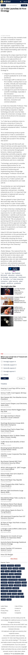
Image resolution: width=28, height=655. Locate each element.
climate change (5, 596)
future (9, 593)
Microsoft (4, 275)
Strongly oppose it (9, 371)
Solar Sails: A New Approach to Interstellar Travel (20, 319)
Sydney (14, 593)
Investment (22, 277)
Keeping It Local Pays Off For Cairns (13, 388)
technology (4, 277)
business (4, 577)
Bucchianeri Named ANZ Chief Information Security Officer (11, 462)
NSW (3, 571)
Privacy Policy (4, 610)
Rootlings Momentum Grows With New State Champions (12, 424)
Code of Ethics (19, 606)
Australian (15, 568)
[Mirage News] (5, 1)
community (4, 568)
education (11, 275)
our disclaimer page (18, 653)
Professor (13, 571)
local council (4, 579)
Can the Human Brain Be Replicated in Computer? (19, 291)
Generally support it (10, 365)
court (22, 596)
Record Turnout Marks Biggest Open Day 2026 (13, 410)
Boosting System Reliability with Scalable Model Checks (12, 449)
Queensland (18, 574)
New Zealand (16, 273)
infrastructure (22, 579)
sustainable (16, 588)
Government (11, 565)
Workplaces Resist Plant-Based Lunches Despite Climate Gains (11, 505)
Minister (11, 574)
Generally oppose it (9, 368)
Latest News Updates (4, 607)
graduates (17, 283)
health (19, 571)
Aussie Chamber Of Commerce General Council (11, 549)
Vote (5, 378)
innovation (4, 281)
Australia (8, 273)
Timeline (4, 384)
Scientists (4, 593)
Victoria (7, 571)
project (24, 585)
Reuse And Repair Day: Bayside (11, 480)
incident (9, 599)
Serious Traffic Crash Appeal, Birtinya (13, 393)
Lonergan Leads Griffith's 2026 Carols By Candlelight (13, 529)
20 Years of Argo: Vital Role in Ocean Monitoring (13, 523)
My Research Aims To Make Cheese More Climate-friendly (13, 436)
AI (1, 279)
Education (3, 5)
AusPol (11, 585)
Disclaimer (4, 613)
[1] (18, 639)
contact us (7, 653)
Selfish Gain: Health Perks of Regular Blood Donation (19, 309)
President (20, 593)
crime (3, 588)
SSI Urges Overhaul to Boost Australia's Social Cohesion (10, 417)
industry (24, 582)
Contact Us (18, 608)
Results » (21, 378)
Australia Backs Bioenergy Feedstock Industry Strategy (13, 543)
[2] (19, 639)
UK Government (13, 591)
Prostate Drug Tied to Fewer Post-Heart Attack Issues (12, 430)
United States (18, 585)
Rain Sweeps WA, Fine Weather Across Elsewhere (14, 398)
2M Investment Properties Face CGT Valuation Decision (13, 517)
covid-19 (18, 577)
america (12, 596)
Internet (3, 599)
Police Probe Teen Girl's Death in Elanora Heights (12, 474)
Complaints (18, 613)
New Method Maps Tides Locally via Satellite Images (13, 499)
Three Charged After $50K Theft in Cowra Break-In (12, 485)
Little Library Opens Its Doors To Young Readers (12, 511)
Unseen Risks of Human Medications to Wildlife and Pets (20, 299)
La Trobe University (16, 279)
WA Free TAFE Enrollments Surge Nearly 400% (12, 491)
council (9, 577)
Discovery (6, 279)
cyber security (13, 281)
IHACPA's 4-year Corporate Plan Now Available (13, 455)
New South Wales (13, 579)
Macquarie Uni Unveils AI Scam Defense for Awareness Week (11, 537)
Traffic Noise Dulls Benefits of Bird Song (12, 442)
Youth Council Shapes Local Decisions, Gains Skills (14, 404)
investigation (5, 585)
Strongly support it (9, 361)
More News (14, 559)
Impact (17, 596)
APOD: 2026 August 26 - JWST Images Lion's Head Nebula (13, 468)
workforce (10, 283)
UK (13, 577)
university (19, 275)
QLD (20, 591)
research (22, 568)
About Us (17, 610)
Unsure (5, 374)
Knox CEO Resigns (7, 555)
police (10, 568)
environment (13, 277)
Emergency (8, 588)
